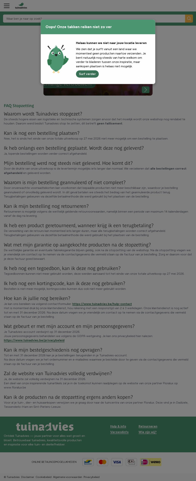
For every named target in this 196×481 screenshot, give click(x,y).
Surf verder (87, 74)
